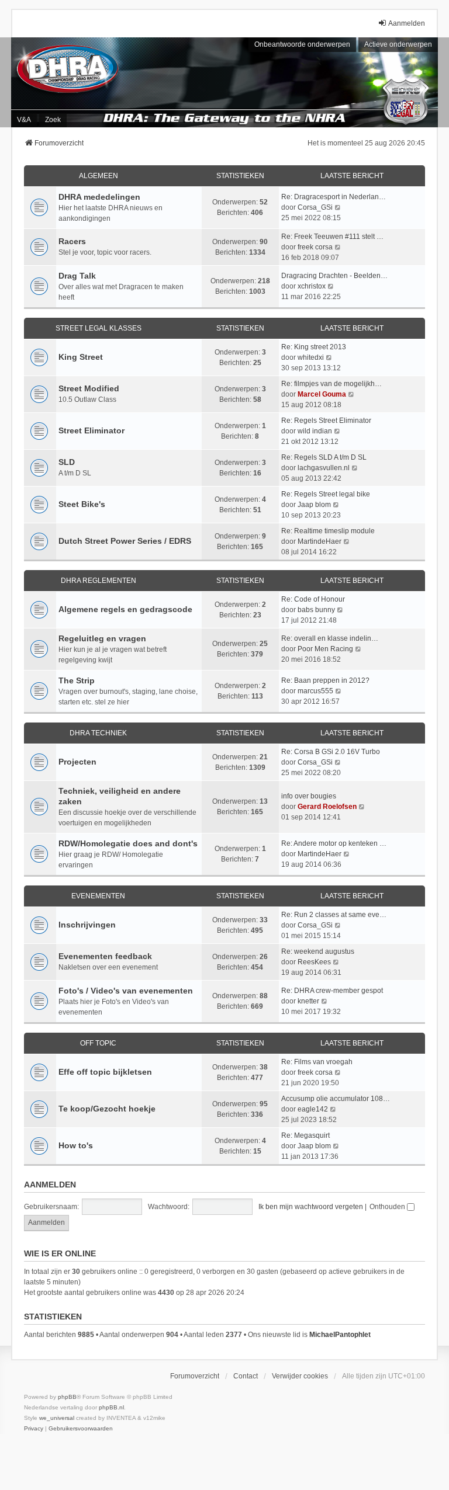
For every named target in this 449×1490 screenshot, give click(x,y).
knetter (308, 1001)
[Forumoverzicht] (224, 82)
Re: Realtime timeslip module (328, 531)
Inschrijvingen (87, 924)
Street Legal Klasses (98, 328)
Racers (72, 241)
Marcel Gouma (322, 394)
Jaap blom (314, 505)
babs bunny (316, 610)
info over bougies (308, 796)
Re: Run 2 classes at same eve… (333, 915)
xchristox (312, 286)
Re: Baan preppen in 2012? (325, 680)
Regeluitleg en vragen (102, 638)
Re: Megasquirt (305, 1135)
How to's (75, 1145)
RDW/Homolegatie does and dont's (128, 843)
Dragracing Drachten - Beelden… (334, 276)
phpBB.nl (111, 1407)
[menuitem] (33, 1428)
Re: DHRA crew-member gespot (332, 991)
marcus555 (315, 691)
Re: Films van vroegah (317, 1062)
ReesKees (314, 962)
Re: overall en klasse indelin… (329, 638)
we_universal (56, 1418)
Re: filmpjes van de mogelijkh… (331, 384)
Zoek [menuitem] (53, 120)
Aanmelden (50, 1184)
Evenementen (98, 896)
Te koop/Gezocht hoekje (107, 1108)
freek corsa (315, 247)
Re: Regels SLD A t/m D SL (324, 457)
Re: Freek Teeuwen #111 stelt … (332, 236)
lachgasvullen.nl (324, 468)
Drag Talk (77, 275)
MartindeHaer (319, 541)
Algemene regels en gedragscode (125, 609)
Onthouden (388, 1207)
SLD (66, 462)
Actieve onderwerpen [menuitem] (398, 44)
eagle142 (313, 1109)
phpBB (67, 1397)
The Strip (76, 680)
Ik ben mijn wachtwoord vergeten (310, 1207)
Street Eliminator (91, 430)
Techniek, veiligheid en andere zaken (119, 796)
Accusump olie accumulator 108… (335, 1099)
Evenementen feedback (105, 956)
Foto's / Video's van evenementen (125, 990)
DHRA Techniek (98, 733)
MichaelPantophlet (340, 1335)
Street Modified (88, 388)
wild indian (315, 431)
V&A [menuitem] (24, 120)
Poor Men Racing (325, 649)
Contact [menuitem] (245, 1376)
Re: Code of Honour (313, 599)
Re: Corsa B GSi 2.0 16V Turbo (330, 752)
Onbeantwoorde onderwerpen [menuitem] (302, 44)
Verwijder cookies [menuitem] (300, 1376)
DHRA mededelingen (99, 197)
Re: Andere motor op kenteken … (333, 843)
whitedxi (311, 357)
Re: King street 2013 (313, 347)
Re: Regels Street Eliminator (326, 420)
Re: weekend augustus (317, 951)
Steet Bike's (81, 504)
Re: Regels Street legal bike (325, 494)
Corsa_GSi (315, 207)
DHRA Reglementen (98, 580)
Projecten (77, 761)
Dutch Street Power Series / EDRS (124, 541)
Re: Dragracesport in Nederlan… (333, 197)
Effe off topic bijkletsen (105, 1071)
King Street (80, 357)
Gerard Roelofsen (327, 807)
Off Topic (98, 1043)
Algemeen (98, 176)
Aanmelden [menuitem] (406, 23)
